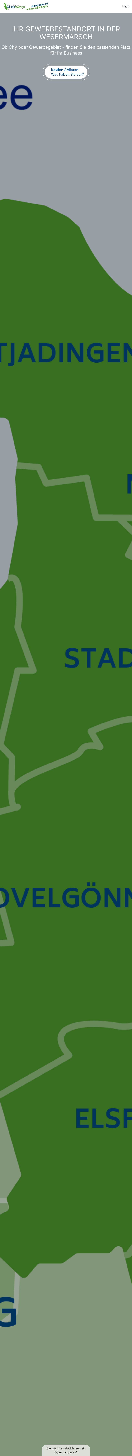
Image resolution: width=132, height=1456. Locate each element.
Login (125, 6)
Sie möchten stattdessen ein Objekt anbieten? (66, 1450)
